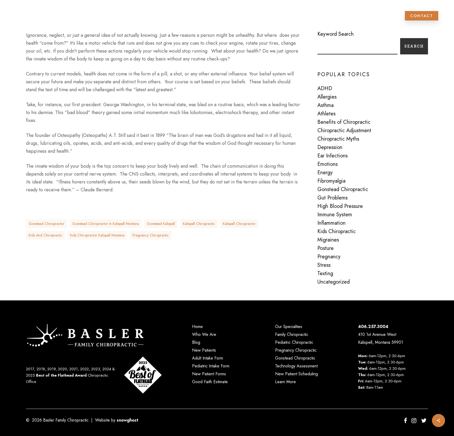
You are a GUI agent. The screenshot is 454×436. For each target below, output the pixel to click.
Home (197, 327)
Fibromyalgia (331, 181)
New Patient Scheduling (296, 374)
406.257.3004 (373, 327)
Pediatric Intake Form (210, 366)
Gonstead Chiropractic (342, 189)
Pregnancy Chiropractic (296, 350)
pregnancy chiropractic (150, 235)
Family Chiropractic (291, 334)
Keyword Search (335, 34)
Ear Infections (332, 156)
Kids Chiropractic (336, 231)
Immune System (334, 215)
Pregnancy (328, 257)
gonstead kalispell (161, 223)
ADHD (324, 88)
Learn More (285, 382)
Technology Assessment (296, 366)
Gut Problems (332, 198)
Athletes (326, 114)
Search (414, 46)
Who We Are (204, 334)
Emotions (327, 164)
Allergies (327, 97)
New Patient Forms (209, 374)
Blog (196, 342)
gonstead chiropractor (46, 223)
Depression (329, 147)
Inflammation (331, 223)
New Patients (204, 350)
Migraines (328, 240)
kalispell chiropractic (199, 223)
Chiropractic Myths (338, 139)
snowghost (127, 420)
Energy (325, 173)
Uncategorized (333, 282)
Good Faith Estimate (210, 382)
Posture (325, 248)
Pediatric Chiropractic (294, 342)
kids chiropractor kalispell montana (97, 235)
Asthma (325, 105)
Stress (324, 265)
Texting (325, 273)
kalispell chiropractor (239, 223)
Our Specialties (288, 327)
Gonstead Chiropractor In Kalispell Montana (105, 223)
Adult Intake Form (207, 358)
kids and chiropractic (45, 235)
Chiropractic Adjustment (344, 130)
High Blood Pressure (340, 206)
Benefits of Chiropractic (343, 122)
